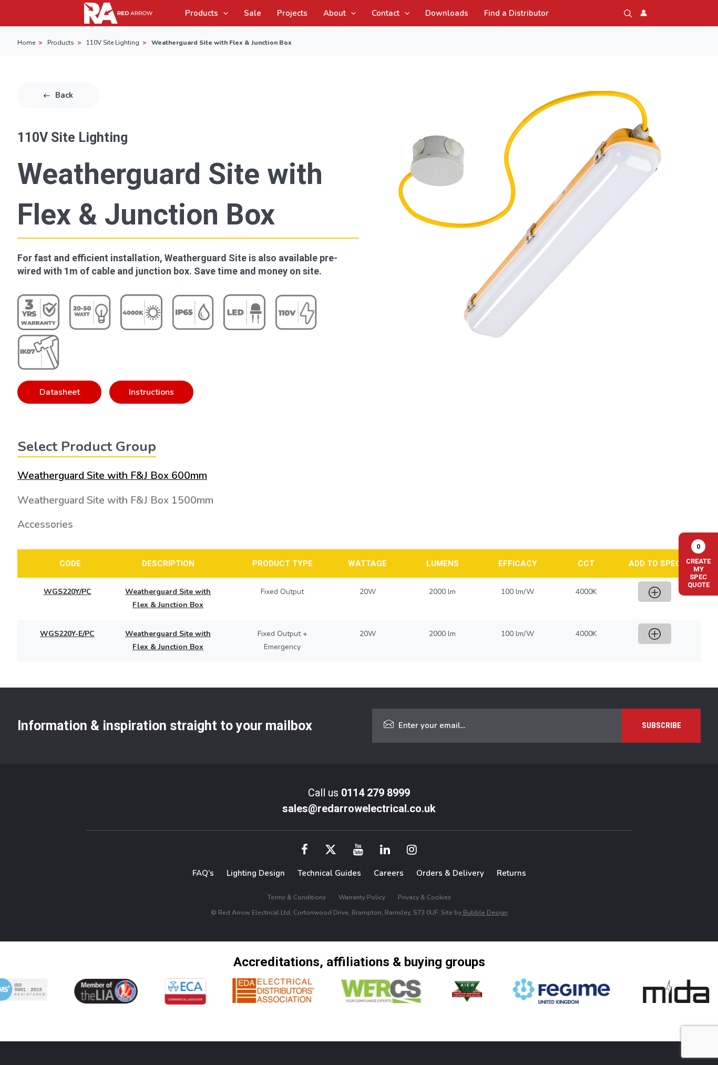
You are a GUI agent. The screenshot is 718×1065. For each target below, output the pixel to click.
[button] (223, 13)
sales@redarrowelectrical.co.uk (359, 808)
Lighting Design (256, 873)
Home (26, 42)
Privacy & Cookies (424, 897)
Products (60, 42)
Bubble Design (484, 912)
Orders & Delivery (450, 873)
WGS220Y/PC (67, 592)
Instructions (151, 392)
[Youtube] (358, 851)
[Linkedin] (385, 851)
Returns (511, 873)
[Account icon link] (643, 12)
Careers (389, 873)
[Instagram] (412, 851)
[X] (330, 851)
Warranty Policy (362, 897)
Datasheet (59, 392)
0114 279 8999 (375, 792)
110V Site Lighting (112, 42)
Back (64, 95)
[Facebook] (304, 851)
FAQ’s (203, 873)
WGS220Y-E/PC (67, 634)
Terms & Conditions (297, 897)
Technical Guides (329, 873)
